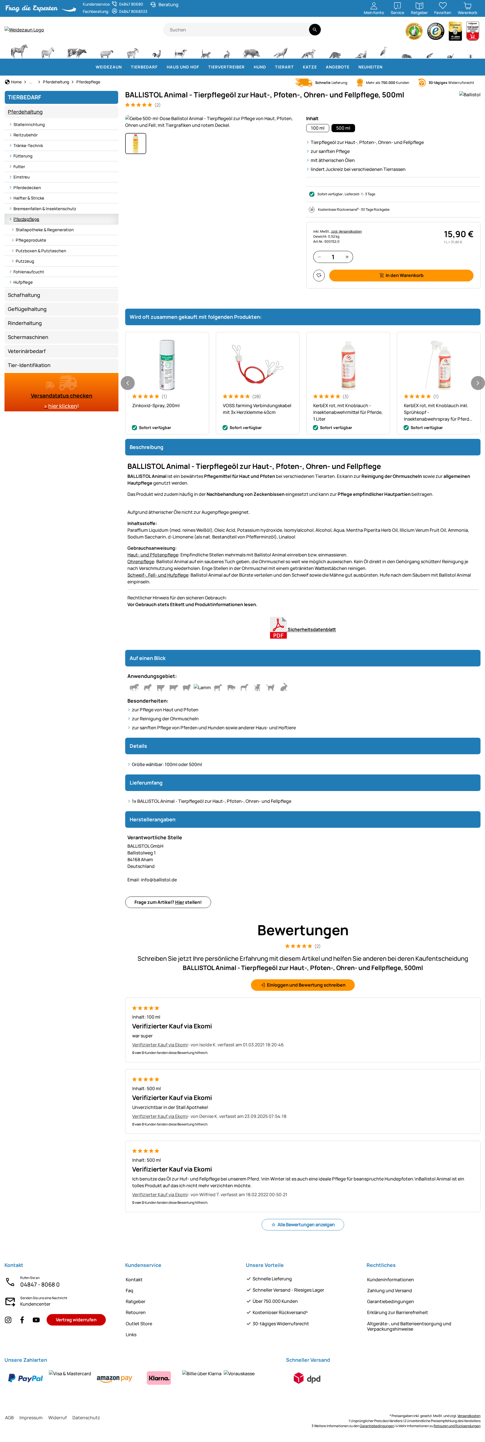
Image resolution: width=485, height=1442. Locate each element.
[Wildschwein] (251, 50)
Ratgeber (135, 1301)
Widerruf (57, 1418)
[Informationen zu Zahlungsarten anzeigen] (129, 1378)
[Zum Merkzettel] (319, 275)
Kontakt (134, 1279)
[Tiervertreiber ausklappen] (248, 67)
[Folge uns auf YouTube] (36, 1320)
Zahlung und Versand (389, 1290)
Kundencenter (35, 1304)
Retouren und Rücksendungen (457, 1425)
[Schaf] (107, 50)
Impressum (31, 1418)
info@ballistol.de (152, 880)
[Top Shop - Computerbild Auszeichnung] (473, 32)
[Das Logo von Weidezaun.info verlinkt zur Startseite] (83, 29)
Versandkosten (469, 1415)
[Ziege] (132, 50)
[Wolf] (280, 50)
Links (131, 1334)
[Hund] (180, 50)
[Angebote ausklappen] (352, 67)
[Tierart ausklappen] (297, 67)
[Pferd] (19, 50)
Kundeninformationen (390, 1279)
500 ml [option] (343, 128)
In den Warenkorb (405, 275)
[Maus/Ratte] (429, 50)
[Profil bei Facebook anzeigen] (22, 1320)
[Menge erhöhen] (347, 257)
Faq (129, 1290)
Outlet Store (139, 1324)
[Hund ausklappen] (269, 67)
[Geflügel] (156, 50)
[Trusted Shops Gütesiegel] (435, 32)
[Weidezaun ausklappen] (125, 67)
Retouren (136, 1312)
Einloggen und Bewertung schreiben (306, 985)
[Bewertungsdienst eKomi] (414, 32)
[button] (212, 122)
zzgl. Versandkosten (346, 231)
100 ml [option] (317, 128)
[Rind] (77, 50)
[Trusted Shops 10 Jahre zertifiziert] (455, 32)
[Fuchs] (308, 50)
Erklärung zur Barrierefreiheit (397, 1312)
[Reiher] (384, 50)
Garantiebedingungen (390, 1301)
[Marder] (360, 50)
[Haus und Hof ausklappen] (202, 67)
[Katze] (205, 50)
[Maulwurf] (406, 50)
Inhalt (312, 118)
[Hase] (226, 50)
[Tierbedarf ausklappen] (161, 67)
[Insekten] (470, 50)
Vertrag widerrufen (76, 1320)
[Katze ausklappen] (320, 67)
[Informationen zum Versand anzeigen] (307, 1378)
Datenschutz (86, 1418)
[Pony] (47, 50)
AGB (9, 1418)
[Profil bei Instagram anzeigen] (8, 1320)
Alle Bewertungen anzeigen (306, 1224)
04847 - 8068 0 (40, 1284)
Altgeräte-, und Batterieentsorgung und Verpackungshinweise (409, 1326)
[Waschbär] (335, 50)
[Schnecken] (450, 50)
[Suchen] (315, 29)
